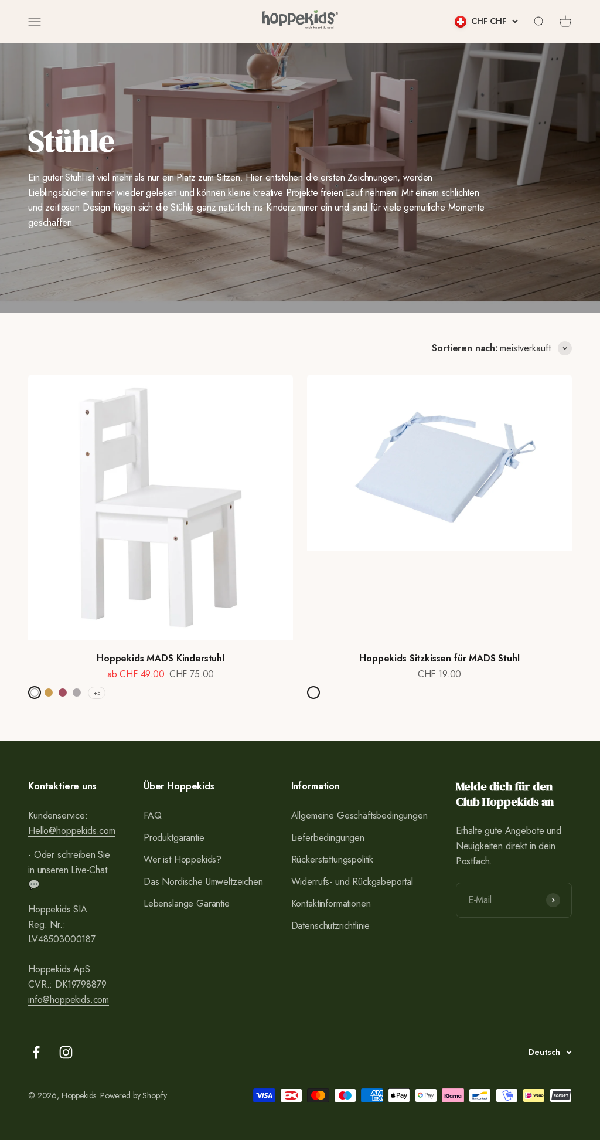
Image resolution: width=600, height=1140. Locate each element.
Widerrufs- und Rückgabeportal (352, 881)
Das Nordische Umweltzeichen (203, 881)
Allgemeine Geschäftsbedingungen (359, 815)
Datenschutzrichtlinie (330, 925)
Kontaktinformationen (331, 903)
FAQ (153, 815)
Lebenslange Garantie (187, 903)
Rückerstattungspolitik (332, 859)
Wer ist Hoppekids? (182, 859)
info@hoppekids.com (68, 999)
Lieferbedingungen (327, 837)
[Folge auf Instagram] (66, 1052)
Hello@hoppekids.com (71, 830)
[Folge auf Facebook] (36, 1052)
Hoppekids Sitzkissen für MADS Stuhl (439, 658)
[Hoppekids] (300, 21)
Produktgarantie (174, 837)
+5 (96, 692)
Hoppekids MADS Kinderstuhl (160, 658)
